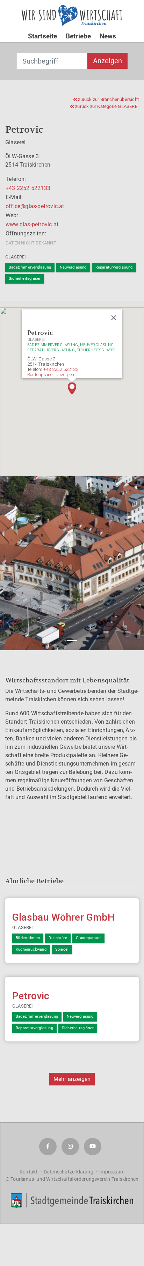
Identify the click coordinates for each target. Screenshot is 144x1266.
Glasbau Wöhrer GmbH (63, 917)
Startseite (42, 36)
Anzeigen (107, 61)
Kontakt (28, 1171)
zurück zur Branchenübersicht (108, 99)
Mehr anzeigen (72, 1079)
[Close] (113, 317)
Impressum (111, 1171)
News (108, 36)
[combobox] (51, 61)
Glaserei (15, 256)
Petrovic (31, 996)
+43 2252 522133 (28, 188)
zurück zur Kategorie (106, 106)
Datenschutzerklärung (68, 1171)
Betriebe (78, 36)
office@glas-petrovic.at (35, 206)
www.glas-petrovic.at (32, 224)
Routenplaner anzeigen (50, 374)
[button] (72, 388)
